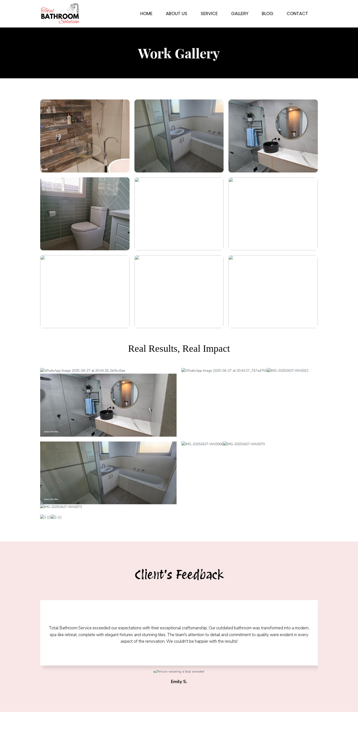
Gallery (239, 13)
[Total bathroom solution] (60, 13)
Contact (297, 13)
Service (209, 13)
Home (146, 13)
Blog (267, 13)
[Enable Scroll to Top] (348, 729)
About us (176, 13)
